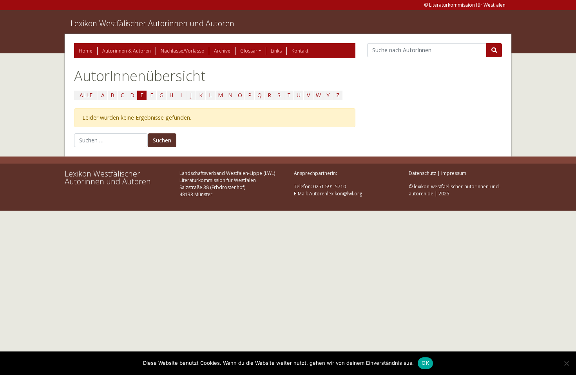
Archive (222, 50)
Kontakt (300, 50)
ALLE (86, 95)
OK (425, 363)
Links (276, 50)
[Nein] (566, 363)
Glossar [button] (248, 50)
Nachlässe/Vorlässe (182, 50)
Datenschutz (422, 173)
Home (85, 50)
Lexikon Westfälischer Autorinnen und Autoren (152, 23)
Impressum (453, 173)
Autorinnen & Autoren (126, 50)
